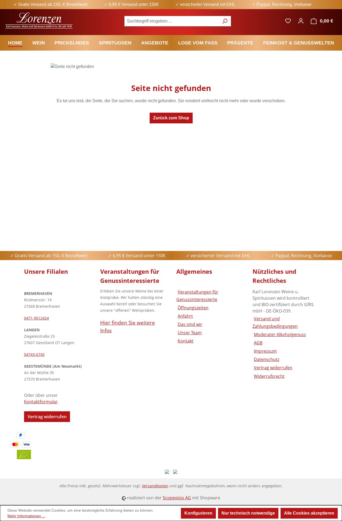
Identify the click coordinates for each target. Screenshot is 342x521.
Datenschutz (266, 359)
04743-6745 (34, 354)
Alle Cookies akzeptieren (309, 513)
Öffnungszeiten (193, 308)
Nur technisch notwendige (248, 513)
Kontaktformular (41, 402)
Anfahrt (185, 316)
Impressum (265, 351)
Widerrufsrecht (269, 376)
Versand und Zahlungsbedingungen (275, 322)
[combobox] (171, 21)
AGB (258, 343)
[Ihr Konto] (300, 21)
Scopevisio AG (177, 498)
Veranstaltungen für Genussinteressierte (197, 295)
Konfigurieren (198, 513)
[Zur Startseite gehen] (39, 20)
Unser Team (190, 333)
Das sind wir (190, 324)
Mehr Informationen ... (26, 516)
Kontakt (185, 341)
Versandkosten (155, 485)
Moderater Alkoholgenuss (280, 334)
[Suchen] (225, 21)
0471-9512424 (36, 318)
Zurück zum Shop (171, 118)
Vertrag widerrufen (47, 417)
